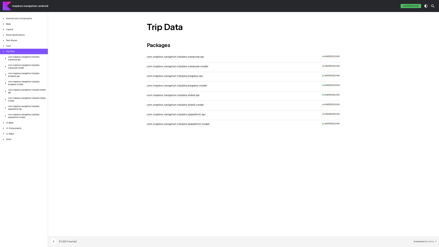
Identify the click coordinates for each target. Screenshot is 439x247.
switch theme (426, 6)
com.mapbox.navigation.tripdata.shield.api (173, 95)
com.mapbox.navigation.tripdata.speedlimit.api (176, 114)
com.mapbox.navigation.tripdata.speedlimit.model (178, 124)
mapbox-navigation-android (30, 6)
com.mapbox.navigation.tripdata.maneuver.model (177, 66)
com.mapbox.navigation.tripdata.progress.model (177, 85)
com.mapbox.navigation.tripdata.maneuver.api (175, 56)
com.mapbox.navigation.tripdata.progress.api (175, 76)
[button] (432, 6)
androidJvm (410, 6)
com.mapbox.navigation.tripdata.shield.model (175, 104)
